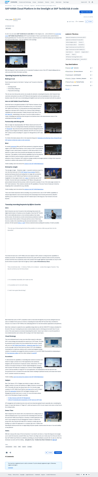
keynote (24, 446)
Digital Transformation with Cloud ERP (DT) (74, 47)
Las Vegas (30, 446)
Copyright (22, 474)
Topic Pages (66, 2)
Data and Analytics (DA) (70, 44)
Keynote (67, 54)
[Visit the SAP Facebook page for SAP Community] (81, 474)
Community (14, 2)
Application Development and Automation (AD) (75, 37)
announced (14, 146)
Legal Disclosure (30, 474)
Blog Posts (32, 5)
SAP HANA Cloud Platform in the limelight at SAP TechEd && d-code (41, 8)
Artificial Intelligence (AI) (70, 42)
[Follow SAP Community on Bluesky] (83, 474)
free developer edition (12, 353)
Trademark (37, 474)
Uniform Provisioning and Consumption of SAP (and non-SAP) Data (25, 399)
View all (67, 89)
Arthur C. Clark (21, 222)
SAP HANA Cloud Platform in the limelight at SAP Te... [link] (46, 5)
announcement (9, 446)
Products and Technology (25, 2)
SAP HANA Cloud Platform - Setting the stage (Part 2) (25, 345)
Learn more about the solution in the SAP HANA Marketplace (28, 376)
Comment (10, 467)
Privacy (9, 474)
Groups (34, 2)
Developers (40, 2)
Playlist (73, 54)
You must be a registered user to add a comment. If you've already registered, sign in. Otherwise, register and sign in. (32, 464)
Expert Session (69, 52)
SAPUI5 (19, 118)
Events (52, 2)
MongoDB (9, 128)
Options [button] (80, 14)
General (76, 52)
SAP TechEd (26, 5)
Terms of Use (16, 474)
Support (43, 474)
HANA (19, 446)
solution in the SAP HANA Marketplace (33, 163)
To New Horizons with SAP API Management (19, 398)
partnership (13, 391)
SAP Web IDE (8, 114)
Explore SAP (84, 2)
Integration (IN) (84, 52)
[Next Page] (80, 60)
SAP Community (8, 5)
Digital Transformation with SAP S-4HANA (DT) (75, 49)
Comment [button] (58, 452)
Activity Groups (20, 5)
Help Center (58, 2)
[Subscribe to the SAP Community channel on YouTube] (86, 474)
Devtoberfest (81, 44)
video (26, 178)
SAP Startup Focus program (28, 172)
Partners (47, 2)
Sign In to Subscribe (86, 11)
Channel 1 (81, 42)
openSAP (34, 353)
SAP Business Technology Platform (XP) (73, 56)
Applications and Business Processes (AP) (74, 39)
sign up (54, 439)
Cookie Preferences (51, 474)
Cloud (15, 446)
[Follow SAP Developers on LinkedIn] (89, 474)
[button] (86, 21)
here (29, 389)
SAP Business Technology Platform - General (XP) (75, 59)
